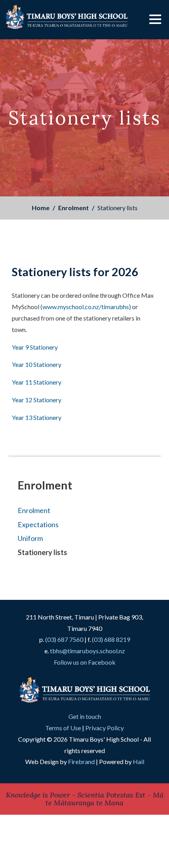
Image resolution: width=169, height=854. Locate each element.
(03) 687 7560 (64, 639)
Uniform (30, 538)
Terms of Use (63, 727)
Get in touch (84, 716)
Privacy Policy (104, 727)
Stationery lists (42, 552)
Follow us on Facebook (85, 662)
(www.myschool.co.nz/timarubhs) (85, 306)
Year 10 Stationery (36, 364)
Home (41, 207)
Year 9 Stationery (35, 347)
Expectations (38, 524)
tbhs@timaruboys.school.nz (87, 650)
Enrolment (73, 207)
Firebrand (81, 761)
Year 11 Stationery (36, 382)
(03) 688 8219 (111, 639)
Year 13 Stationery (36, 417)
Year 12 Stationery (36, 399)
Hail (138, 761)
